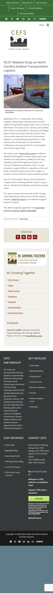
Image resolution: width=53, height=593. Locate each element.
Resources (12, 296)
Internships (34, 365)
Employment (35, 376)
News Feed (9, 445)
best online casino (28, 153)
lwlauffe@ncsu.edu (34, 336)
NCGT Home (13, 280)
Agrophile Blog (11, 450)
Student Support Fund (37, 399)
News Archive (14, 291)
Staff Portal (35, 518)
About (10, 285)
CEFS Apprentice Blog (14, 461)
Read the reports (19, 199)
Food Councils (36, 382)
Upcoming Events (15, 313)
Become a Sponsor (38, 387)
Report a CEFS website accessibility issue (38, 482)
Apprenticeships (36, 371)
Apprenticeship (14, 307)
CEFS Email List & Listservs (12, 474)
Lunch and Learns (12, 467)
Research (12, 302)
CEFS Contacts (39, 462)
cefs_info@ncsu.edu (36, 459)
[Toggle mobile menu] (48, 24)
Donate (33, 393)
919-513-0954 (41, 454)
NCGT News (24, 219)
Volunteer (34, 407)
